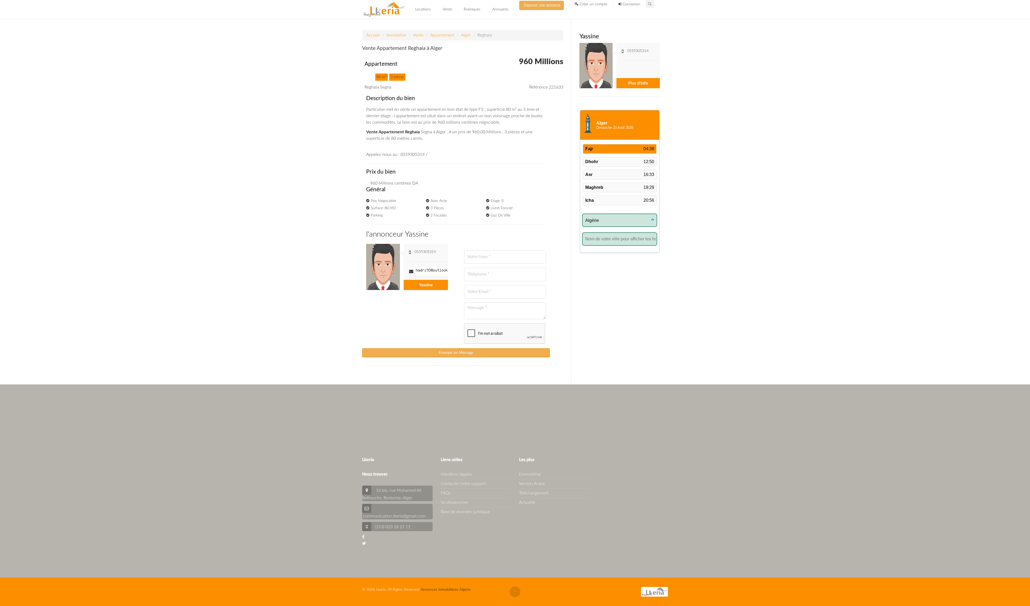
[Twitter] (364, 543)
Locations (423, 9)
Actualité (527, 502)
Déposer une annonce (541, 5)
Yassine (426, 285)
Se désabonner (454, 502)
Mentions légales (456, 474)
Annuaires (500, 9)
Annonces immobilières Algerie (445, 590)
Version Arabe (532, 484)
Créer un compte (593, 4)
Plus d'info (638, 83)
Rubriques (472, 9)
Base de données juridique (465, 512)
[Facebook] (363, 537)
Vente (448, 9)
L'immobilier (530, 474)
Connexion (630, 4)
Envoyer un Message (456, 353)
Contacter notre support (463, 484)
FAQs (446, 493)
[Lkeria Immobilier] (384, 9)
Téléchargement (533, 493)
